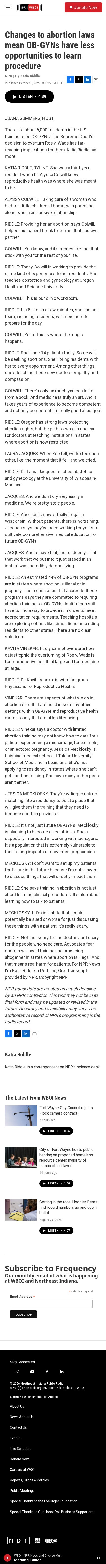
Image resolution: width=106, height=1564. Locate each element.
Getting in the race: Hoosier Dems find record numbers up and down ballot (68, 1207)
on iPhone (35, 1397)
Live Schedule (20, 1448)
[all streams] (99, 1558)
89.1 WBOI (77, 1388)
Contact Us (18, 1427)
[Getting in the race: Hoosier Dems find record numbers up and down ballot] (21, 1210)
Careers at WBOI (22, 1470)
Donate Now (85, 7)
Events (15, 1438)
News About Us (22, 1417)
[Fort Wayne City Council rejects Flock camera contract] (21, 1115)
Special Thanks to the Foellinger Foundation (43, 1501)
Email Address (22, 1296)
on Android (51, 1397)
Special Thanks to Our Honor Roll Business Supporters (51, 1512)
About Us (17, 1406)
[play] (7, 1557)
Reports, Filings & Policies (29, 1480)
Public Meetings (22, 1491)
